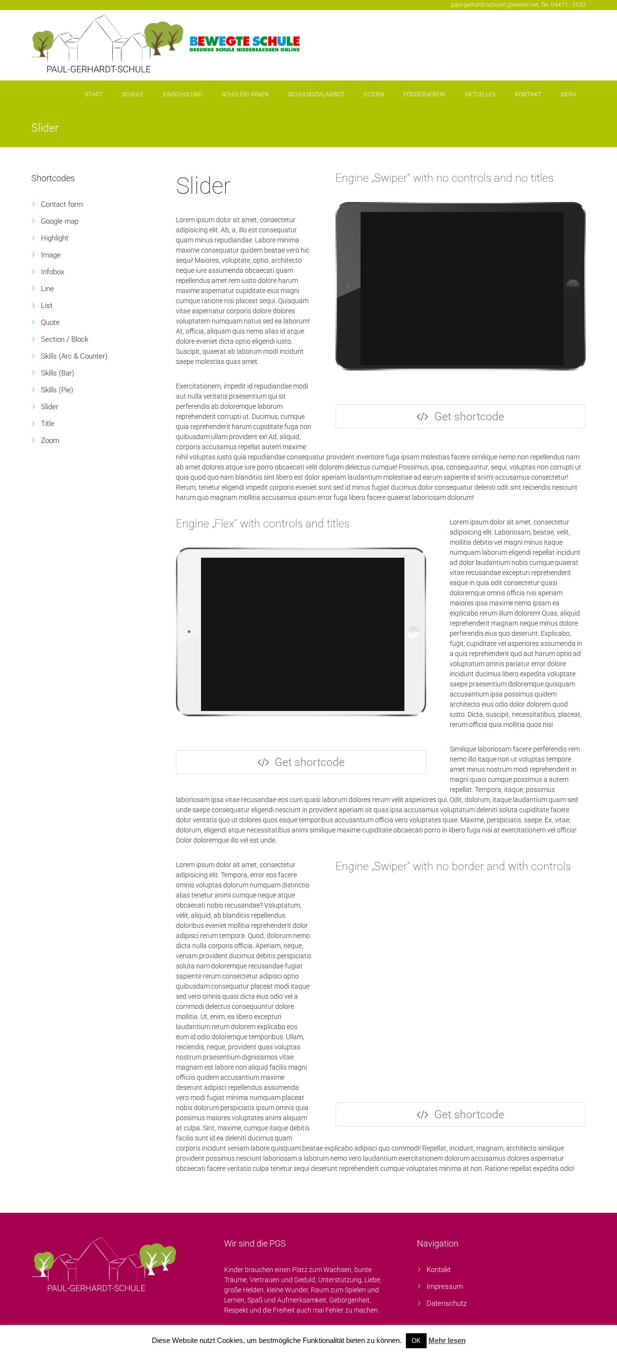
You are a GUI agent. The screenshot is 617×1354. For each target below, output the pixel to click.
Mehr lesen (447, 1340)
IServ (568, 94)
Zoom (50, 440)
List (47, 305)
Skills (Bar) (57, 373)
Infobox (52, 272)
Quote (50, 322)
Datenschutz (447, 1303)
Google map (60, 221)
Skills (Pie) (57, 390)
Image (51, 255)
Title (47, 423)
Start (94, 94)
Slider (49, 406)
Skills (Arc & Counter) (74, 356)
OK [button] (416, 1340)
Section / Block (64, 339)
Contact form (62, 204)
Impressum (445, 1286)
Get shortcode (469, 416)
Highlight (54, 238)
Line (47, 288)
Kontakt (528, 94)
